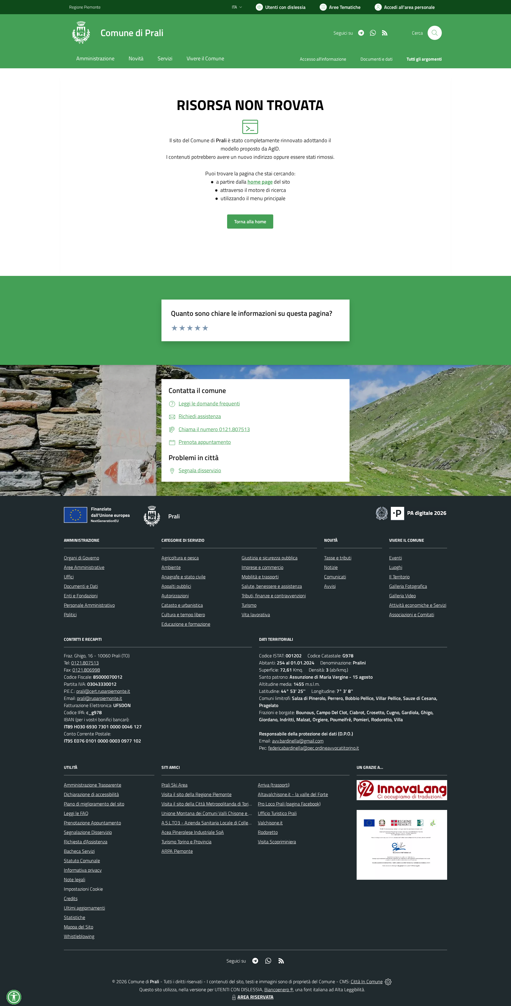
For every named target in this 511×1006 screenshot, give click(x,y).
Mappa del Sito (78, 926)
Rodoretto (268, 832)
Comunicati (335, 576)
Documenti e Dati (81, 586)
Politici (70, 614)
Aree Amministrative (84, 567)
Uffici (69, 576)
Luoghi (395, 567)
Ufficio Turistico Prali (277, 813)
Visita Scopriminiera (277, 841)
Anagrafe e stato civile (183, 576)
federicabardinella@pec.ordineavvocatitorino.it (313, 747)
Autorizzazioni (175, 595)
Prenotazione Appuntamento (92, 822)
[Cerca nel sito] (435, 33)
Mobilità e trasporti (260, 576)
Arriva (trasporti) (274, 784)
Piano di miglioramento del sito (94, 803)
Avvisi (330, 586)
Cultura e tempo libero (183, 614)
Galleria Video (402, 595)
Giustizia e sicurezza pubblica (269, 557)
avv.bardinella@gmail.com (298, 740)
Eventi (395, 557)
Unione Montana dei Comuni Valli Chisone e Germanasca (217, 813)
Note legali (74, 879)
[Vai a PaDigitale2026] (411, 512)
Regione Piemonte (85, 7)
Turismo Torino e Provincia (186, 841)
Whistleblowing (79, 936)
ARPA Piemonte (177, 851)
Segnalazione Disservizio (88, 832)
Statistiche (74, 917)
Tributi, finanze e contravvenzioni (274, 595)
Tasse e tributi (337, 557)
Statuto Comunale (82, 860)
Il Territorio (399, 576)
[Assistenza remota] (388, 981)
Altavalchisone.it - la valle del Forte (293, 794)
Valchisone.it (270, 822)
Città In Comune (367, 981)
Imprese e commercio (262, 567)
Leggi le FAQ (76, 813)
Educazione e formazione (185, 623)
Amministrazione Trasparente (92, 784)
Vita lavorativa (256, 614)
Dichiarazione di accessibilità (91, 794)
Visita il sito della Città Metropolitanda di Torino (207, 803)
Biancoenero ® (278, 989)
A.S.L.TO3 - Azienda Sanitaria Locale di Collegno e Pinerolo (218, 822)
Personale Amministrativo (89, 605)
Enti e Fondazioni (81, 595)
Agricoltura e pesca (180, 557)
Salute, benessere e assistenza (272, 586)
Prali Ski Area (174, 784)
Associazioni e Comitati (411, 614)
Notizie (331, 567)
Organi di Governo (81, 557)
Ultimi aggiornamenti (84, 907)
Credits (70, 898)
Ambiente (171, 567)
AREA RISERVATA (255, 996)
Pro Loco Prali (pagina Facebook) (289, 803)
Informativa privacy (83, 870)
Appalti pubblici (176, 586)
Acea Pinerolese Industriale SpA (192, 832)
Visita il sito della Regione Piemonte (196, 794)
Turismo (249, 605)
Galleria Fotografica (408, 586)
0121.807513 (85, 662)
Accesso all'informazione (323, 59)
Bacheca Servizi (79, 851)
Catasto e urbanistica (182, 605)
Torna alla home (250, 221)
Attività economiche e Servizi (417, 605)
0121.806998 (86, 669)
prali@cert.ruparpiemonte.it (103, 691)
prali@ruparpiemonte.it (99, 698)
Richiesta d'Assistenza (85, 841)
